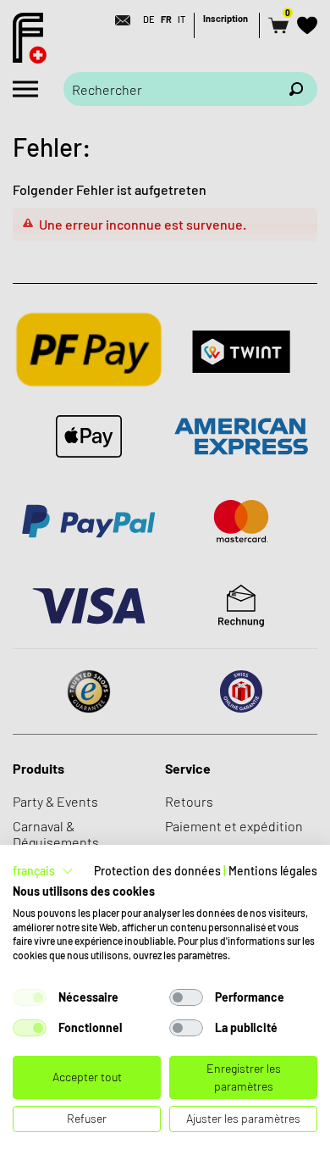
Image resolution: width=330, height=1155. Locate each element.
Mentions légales (272, 870)
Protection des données (157, 870)
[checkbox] (30, 997)
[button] (43, 871)
